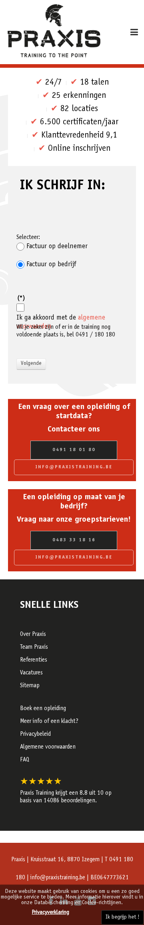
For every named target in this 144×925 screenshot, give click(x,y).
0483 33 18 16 (74, 540)
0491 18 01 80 (74, 449)
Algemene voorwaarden (48, 747)
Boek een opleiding (43, 709)
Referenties (33, 660)
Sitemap (30, 686)
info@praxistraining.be (73, 467)
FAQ (24, 760)
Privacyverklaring (50, 912)
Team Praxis (34, 647)
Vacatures (31, 673)
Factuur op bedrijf (51, 264)
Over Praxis (33, 635)
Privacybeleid (35, 734)
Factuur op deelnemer (57, 246)
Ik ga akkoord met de (60, 318)
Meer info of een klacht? (49, 722)
